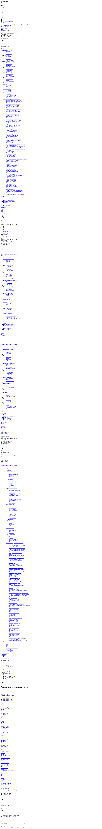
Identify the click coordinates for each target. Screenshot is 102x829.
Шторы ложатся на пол (11, 145)
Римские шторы (7, 77)
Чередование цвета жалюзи (12, 127)
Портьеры (8, 85)
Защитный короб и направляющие (14, 101)
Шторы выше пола (10, 155)
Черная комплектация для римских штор (15, 146)
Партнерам (3, 213)
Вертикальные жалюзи (8, 61)
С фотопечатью (9, 60)
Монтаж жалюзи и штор (12, 162)
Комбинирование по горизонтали (14, 122)
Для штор (8, 94)
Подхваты (8, 150)
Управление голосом (11, 185)
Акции (2, 209)
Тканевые (8, 62)
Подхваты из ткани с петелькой (13, 125)
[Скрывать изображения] (1, 15)
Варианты (8, 52)
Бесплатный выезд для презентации (14, 191)
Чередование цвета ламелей (12, 106)
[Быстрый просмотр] (1, 704)
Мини (7, 57)
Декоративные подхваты (12, 160)
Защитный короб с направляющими (14, 100)
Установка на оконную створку (13, 104)
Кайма (7, 177)
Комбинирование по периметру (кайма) (15, 149)
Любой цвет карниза (11, 179)
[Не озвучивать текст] (1, 20)
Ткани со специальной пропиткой (14, 102)
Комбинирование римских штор (13, 140)
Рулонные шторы (7, 55)
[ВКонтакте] (3, 215)
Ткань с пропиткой (10, 189)
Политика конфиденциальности (8, 816)
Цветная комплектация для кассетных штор (16, 159)
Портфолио (3, 207)
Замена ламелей (10, 107)
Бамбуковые (9, 71)
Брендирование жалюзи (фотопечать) (15, 120)
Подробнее (3, 709)
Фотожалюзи (9, 65)
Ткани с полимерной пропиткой (13, 111)
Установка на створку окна (12, 105)
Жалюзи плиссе (7, 89)
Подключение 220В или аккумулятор (15, 175)
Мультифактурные (10, 66)
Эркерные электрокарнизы (12, 171)
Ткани (2, 196)
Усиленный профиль (11, 170)
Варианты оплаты (10, 156)
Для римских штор (10, 96)
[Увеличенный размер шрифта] (2, 5)
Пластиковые (9, 64)
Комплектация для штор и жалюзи (11, 99)
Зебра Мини (9, 75)
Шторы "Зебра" (7, 205)
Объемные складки (10, 174)
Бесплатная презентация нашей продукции (16, 147)
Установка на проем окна (12, 112)
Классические (9, 79)
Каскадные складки (10, 167)
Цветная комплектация (11, 131)
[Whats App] (3, 217)
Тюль (7, 86)
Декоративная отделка (11, 187)
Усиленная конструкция (11, 136)
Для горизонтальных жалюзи (13, 97)
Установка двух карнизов (12, 126)
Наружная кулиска (10, 184)
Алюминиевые (9, 69)
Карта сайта (3, 817)
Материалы (9, 51)
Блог (2, 780)
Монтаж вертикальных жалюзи (13, 157)
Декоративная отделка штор (12, 165)
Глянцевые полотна (10, 192)
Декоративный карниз (11, 130)
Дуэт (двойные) (10, 81)
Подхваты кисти (10, 151)
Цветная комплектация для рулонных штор (16, 144)
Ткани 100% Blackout (11, 152)
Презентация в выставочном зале (14, 190)
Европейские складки (11, 166)
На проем (8, 56)
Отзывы (2, 778)
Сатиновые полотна (11, 110)
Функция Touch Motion (11, 186)
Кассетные (8, 59)
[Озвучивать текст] (1, 18)
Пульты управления (10, 182)
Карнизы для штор (10, 87)
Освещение (9, 54)
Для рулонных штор (11, 95)
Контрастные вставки (11, 181)
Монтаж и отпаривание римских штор (15, 194)
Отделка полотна (10, 124)
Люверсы (8, 141)
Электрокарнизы (7, 92)
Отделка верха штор (11, 117)
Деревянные (9, 70)
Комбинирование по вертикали (13, 139)
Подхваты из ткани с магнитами (14, 109)
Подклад (8, 164)
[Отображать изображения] (1, 14)
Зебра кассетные (10, 76)
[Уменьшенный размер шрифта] (1, 2)
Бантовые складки (10, 172)
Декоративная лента (11, 180)
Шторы (5, 84)
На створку (8, 91)
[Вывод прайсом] (2, 703)
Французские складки (11, 154)
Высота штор (9, 137)
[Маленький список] (1, 701)
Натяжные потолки (8, 50)
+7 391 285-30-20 (7, 25)
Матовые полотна (10, 169)
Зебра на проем (9, 74)
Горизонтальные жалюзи (9, 67)
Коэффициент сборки (11, 161)
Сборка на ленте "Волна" (12, 135)
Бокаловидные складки (11, 176)
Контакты (3, 211)
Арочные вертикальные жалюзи (13, 115)
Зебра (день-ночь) (7, 72)
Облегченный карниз (11, 142)
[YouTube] (3, 216)
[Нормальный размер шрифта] (1, 3)
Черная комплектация (11, 132)
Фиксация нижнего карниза (12, 114)
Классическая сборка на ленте (13, 121)
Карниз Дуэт (9, 116)
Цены (2, 210)
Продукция (3, 48)
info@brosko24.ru (5, 30)
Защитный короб (10, 134)
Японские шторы (7, 82)
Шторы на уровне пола (11, 129)
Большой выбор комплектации (13, 119)
